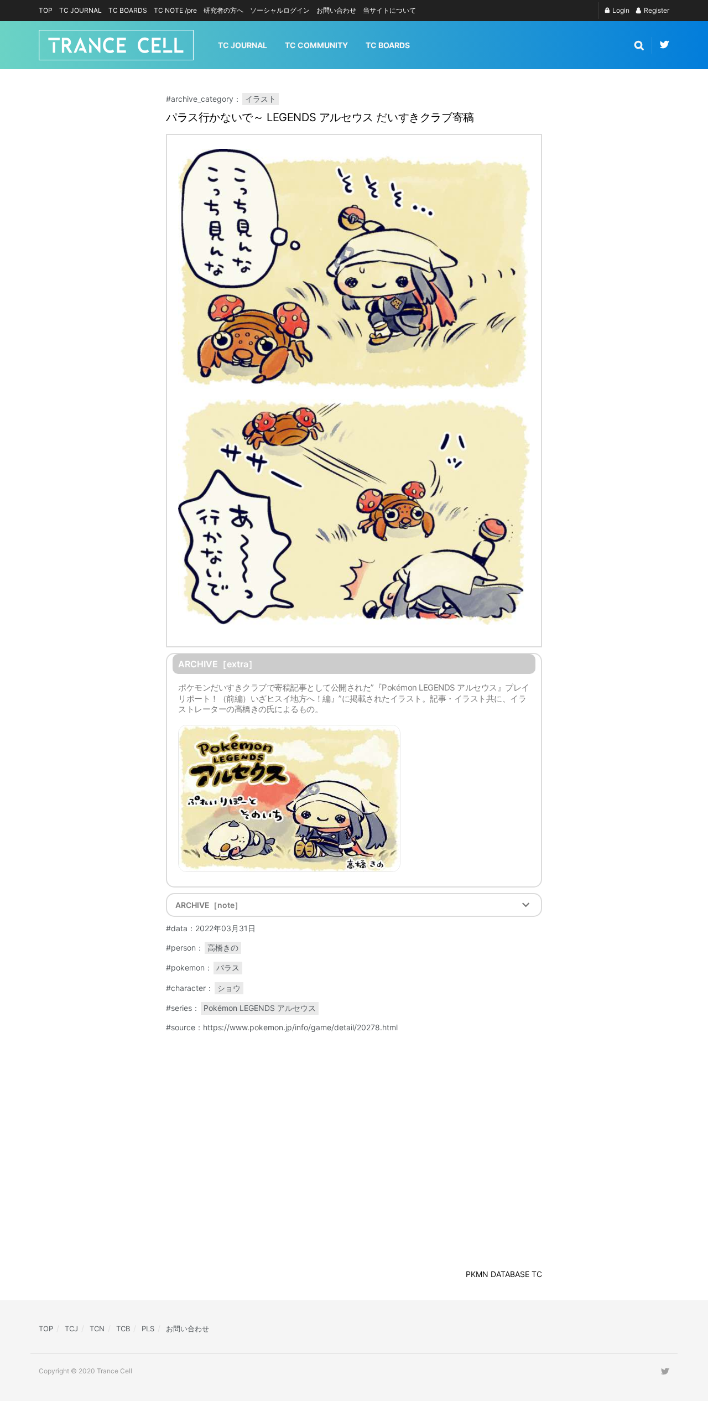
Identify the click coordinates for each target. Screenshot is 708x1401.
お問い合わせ (336, 10)
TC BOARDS (127, 10)
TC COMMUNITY (316, 45)
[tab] (354, 905)
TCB (123, 1328)
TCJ (71, 1328)
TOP (46, 10)
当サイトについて (389, 10)
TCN (97, 1328)
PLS (148, 1328)
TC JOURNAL (80, 10)
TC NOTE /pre (175, 10)
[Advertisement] (617, 1223)
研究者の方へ (223, 10)
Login (620, 10)
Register (655, 10)
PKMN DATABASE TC (504, 1274)
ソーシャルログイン (280, 10)
